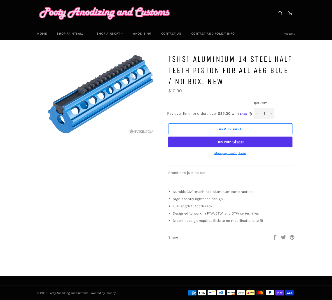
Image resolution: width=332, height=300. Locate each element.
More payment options (230, 153)
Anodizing (142, 33)
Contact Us (171, 33)
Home (42, 33)
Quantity (260, 103)
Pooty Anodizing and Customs (69, 293)
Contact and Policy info (213, 33)
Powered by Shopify (103, 293)
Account (289, 33)
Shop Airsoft (108, 33)
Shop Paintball (70, 33)
